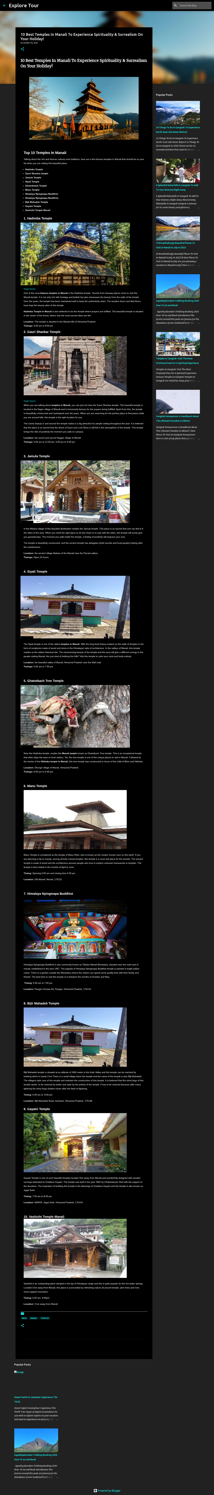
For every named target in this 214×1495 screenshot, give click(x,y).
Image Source (30, 289)
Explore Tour (24, 5)
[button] (22, 49)
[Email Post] (22, 1315)
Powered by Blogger (108, 1490)
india (24, 1318)
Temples (45, 1318)
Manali (33, 1318)
